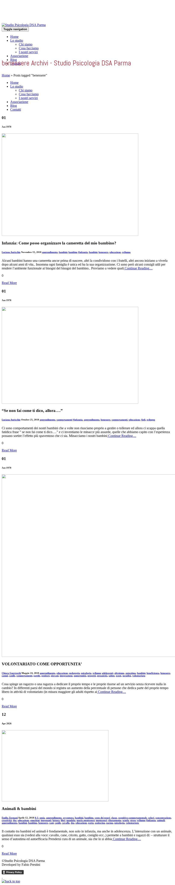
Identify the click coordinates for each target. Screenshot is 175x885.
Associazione (19, 56)
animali (161, 820)
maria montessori (86, 820)
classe (114, 817)
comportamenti (64, 419)
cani (51, 823)
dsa (14, 820)
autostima (130, 673)
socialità (126, 675)
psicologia (86, 673)
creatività (7, 820)
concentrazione (163, 817)
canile (12, 675)
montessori (101, 820)
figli (143, 419)
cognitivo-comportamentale (132, 817)
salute (112, 675)
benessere (103, 252)
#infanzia (83, 252)
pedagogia (74, 673)
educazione (115, 252)
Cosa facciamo (29, 48)
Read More (9, 283)
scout (118, 675)
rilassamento (114, 820)
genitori (45, 675)
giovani (54, 675)
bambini (63, 252)
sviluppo (126, 252)
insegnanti (46, 820)
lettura (56, 820)
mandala (70, 820)
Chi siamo (25, 44)
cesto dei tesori (102, 817)
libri (63, 820)
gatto (91, 823)
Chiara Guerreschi (11, 673)
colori (151, 817)
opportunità (80, 675)
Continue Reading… (138, 268)
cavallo (66, 823)
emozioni (34, 820)
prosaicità (102, 675)
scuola (125, 820)
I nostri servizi (28, 52)
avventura (68, 817)
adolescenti (107, 673)
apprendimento (50, 252)
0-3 (36, 817)
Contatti (15, 109)
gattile (37, 675)
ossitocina (100, 823)
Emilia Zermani (10, 817)
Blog (13, 105)
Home (14, 36)
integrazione (66, 675)
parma (109, 823)
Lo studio (16, 40)
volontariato (138, 675)
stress (133, 820)
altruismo (119, 673)
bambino (73, 252)
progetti (92, 675)
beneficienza (153, 673)
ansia (42, 817)
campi (5, 675)
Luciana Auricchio (11, 252)
